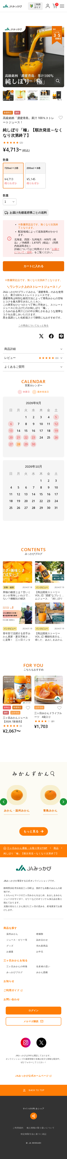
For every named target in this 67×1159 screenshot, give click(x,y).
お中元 (39, 951)
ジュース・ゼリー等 (16, 940)
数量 (6, 195)
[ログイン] (48, 6)
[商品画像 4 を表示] (44, 95)
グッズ (9, 946)
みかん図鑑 (42, 972)
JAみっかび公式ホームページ (32, 1075)
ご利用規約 (18, 1128)
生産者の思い (43, 966)
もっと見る (31, 831)
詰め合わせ (42, 940)
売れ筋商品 (42, 946)
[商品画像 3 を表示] (32, 95)
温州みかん (12, 934)
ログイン (34, 1010)
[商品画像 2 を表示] (20, 95)
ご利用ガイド (12, 990)
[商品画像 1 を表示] (8, 95)
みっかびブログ (14, 972)
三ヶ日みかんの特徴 (16, 966)
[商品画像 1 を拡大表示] (33, 56)
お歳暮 (9, 951)
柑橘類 (39, 934)
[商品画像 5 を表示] (56, 95)
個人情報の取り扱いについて (40, 1128)
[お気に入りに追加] (60, 118)
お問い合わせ (12, 999)
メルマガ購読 (31, 1021)
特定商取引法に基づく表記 (33, 1134)
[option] (17, 800)
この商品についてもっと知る (33, 325)
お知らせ (9, 981)
